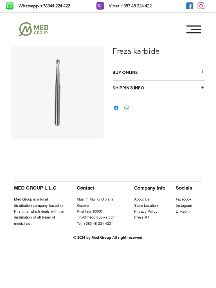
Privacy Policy (146, 211)
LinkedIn (183, 211)
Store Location (146, 205)
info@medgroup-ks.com (96, 217)
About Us (141, 199)
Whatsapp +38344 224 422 (43, 5)
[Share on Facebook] (116, 108)
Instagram (184, 205)
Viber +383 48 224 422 (130, 5)
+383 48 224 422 (97, 223)
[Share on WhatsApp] (126, 108)
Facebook (184, 199)
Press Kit (141, 217)
